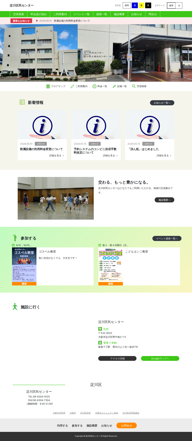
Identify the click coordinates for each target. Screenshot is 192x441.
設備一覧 (121, 86)
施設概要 (92, 425)
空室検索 (141, 86)
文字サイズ (160, 5)
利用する (62, 425)
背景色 (118, 5)
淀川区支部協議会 (131, 413)
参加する (77, 425)
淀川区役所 (85, 413)
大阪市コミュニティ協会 (106, 413)
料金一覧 (102, 86)
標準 (127, 5)
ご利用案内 (81, 86)
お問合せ (126, 425)
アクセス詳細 (117, 358)
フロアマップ (57, 86)
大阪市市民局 (59, 413)
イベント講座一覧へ (167, 238)
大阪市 (73, 413)
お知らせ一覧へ (162, 102)
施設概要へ (165, 199)
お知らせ (106, 425)
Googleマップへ (160, 358)
